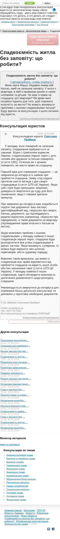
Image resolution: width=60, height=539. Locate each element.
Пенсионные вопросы (17, 482)
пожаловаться (52, 119)
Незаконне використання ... (15, 384)
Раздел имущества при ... (14, 351)
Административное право (19, 455)
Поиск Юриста (29, 515)
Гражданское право (16, 465)
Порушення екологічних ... (14, 340)
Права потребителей (17, 486)
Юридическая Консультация (21, 479)
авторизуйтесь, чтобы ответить (32, 82)
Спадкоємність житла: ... (14, 356)
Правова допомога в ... (12, 373)
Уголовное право (15, 496)
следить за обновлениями (32, 119)
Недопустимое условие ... (14, 395)
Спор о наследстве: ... (12, 389)
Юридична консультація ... (15, 362)
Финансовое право (16, 499)
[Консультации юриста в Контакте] (48, 529)
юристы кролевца (10, 444)
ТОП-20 (41, 510)
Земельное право (15, 472)
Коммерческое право (17, 475)
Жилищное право (15, 468)
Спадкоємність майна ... (13, 411)
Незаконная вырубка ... (13, 400)
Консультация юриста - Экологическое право (24, 31)
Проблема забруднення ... (14, 367)
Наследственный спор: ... (14, 406)
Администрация (13, 510)
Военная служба (15, 462)
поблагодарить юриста (33, 317)
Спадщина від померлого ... (15, 345)
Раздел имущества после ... (15, 378)
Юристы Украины (14, 513)
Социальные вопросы (17, 489)
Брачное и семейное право (20, 458)
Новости (30, 513)
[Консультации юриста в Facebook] (53, 529)
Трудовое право (14, 492)
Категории (29, 510)
